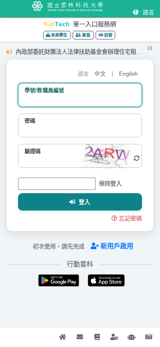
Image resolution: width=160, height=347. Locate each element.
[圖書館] (97, 337)
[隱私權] (114, 337)
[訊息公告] (148, 337)
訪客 (107, 35)
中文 (100, 74)
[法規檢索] (131, 337)
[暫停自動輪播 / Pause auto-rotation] (150, 48)
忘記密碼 (130, 218)
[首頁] (62, 337)
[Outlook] (79, 337)
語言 (147, 12)
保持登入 (110, 183)
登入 (84, 202)
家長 (86, 35)
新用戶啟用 (117, 246)
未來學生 (59, 35)
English (128, 74)
